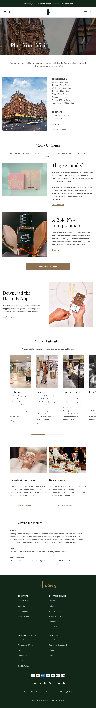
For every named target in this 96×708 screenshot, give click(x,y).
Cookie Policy (23, 666)
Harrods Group (55, 639)
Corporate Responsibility (59, 645)
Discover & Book (24, 505)
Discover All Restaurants (63, 505)
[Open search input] (10, 12)
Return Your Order (56, 616)
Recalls (21, 660)
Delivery (52, 600)
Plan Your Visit (24, 600)
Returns (52, 605)
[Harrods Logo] (48, 584)
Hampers (52, 621)
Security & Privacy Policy (62, 692)
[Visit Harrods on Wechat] (64, 683)
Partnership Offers (25, 645)
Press (51, 655)
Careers (52, 650)
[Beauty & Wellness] (28, 460)
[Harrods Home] (48, 12)
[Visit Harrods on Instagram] (50, 683)
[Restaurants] (67, 460)
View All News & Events (48, 266)
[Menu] (5, 12)
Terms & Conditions (43, 692)
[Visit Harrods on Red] (59, 683)
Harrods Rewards (25, 639)
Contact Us (22, 655)
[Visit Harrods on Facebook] (45, 683)
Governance (54, 660)
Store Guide (23, 605)
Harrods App (54, 626)
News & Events (24, 616)
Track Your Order (56, 611)
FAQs (20, 650)
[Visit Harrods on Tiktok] (55, 683)
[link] (24, 104)
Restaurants (23, 611)
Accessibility (29, 692)
